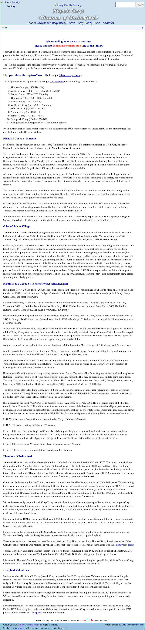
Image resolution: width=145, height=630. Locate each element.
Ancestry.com (57, 81)
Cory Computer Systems (133, 624)
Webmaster (20, 628)
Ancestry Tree (70, 75)
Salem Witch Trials (124, 544)
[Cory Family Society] (11, 3)
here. (108, 220)
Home (4, 27)
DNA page (36, 612)
